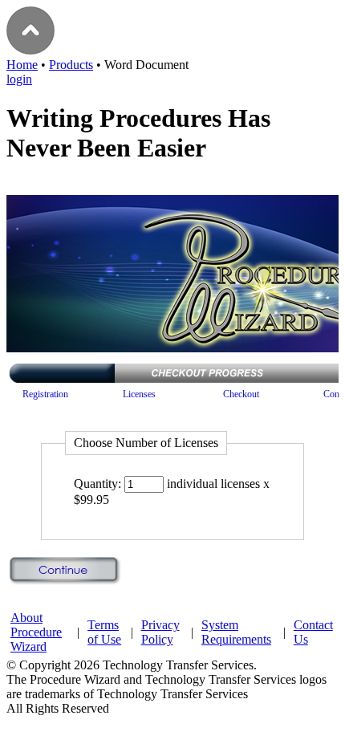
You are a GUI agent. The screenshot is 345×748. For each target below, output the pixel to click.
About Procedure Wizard (36, 632)
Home (22, 64)
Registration (45, 394)
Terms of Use (104, 632)
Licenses (139, 394)
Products (71, 64)
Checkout (241, 394)
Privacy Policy (160, 632)
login (19, 79)
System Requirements (236, 632)
